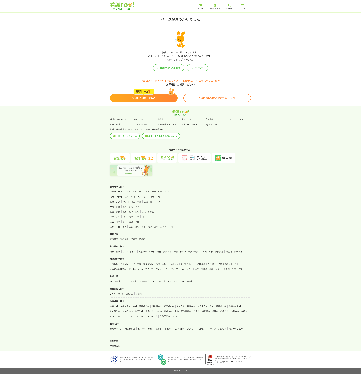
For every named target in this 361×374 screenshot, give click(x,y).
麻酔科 (244, 311)
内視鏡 (229, 251)
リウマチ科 (115, 316)
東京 (118, 201)
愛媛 (131, 221)
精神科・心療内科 (220, 311)
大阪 (118, 211)
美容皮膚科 (125, 306)
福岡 (124, 226)
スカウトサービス (142, 124)
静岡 (131, 206)
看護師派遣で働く (190, 124)
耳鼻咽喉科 (186, 311)
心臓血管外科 (235, 306)
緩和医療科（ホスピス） (171, 316)
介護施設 (212, 264)
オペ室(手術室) (130, 251)
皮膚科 (196, 311)
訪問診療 (219, 251)
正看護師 (114, 239)
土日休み (142, 328)
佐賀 (131, 226)
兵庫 (131, 211)
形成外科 (149, 311)
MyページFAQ (212, 124)
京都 (125, 211)
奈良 (144, 211)
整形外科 (139, 311)
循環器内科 (169, 306)
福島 (167, 191)
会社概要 (114, 340)
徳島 (118, 221)
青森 (135, 191)
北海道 (128, 191)
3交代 (120, 294)
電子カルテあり (236, 328)
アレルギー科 (151, 316)
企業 (240, 269)
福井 (146, 196)
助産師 (142, 239)
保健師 (134, 239)
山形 (160, 191)
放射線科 (235, 311)
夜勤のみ (140, 294)
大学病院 (124, 264)
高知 (137, 221)
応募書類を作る (212, 119)
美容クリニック (188, 264)
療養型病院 (148, 264)
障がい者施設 (201, 269)
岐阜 (125, 206)
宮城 (148, 191)
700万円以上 (174, 281)
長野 (158, 196)
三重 (137, 206)
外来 (118, 251)
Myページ (138, 119)
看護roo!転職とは (118, 119)
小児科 (159, 311)
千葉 (139, 201)
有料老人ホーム (136, 269)
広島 (118, 216)
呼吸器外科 (221, 306)
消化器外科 (115, 311)
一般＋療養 (136, 264)
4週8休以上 (130, 328)
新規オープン (116, 328)
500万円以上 (145, 281)
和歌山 (151, 211)
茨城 (146, 201)
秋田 (154, 191)
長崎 (137, 226)
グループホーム (177, 269)
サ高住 (189, 269)
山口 (144, 216)
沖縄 (171, 226)
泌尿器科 (206, 311)
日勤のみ (129, 294)
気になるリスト (236, 119)
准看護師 (124, 239)
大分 (150, 226)
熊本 (143, 226)
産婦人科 (168, 311)
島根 (137, 216)
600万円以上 (159, 281)
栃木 (152, 201)
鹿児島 (163, 226)
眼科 (177, 311)
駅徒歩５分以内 (155, 328)
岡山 (125, 216)
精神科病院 (161, 264)
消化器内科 (157, 306)
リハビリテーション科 (132, 316)
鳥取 (131, 216)
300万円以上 (116, 281)
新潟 (127, 196)
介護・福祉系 (180, 251)
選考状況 (162, 119)
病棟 (112, 251)
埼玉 (133, 201)
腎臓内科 (191, 306)
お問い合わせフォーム (126, 136)
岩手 (141, 191)
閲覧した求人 (116, 124)
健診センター (215, 269)
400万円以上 (130, 281)
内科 (135, 306)
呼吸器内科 (144, 306)
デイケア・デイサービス (156, 269)
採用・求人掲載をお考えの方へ (162, 136)
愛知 (118, 206)
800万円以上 (188, 281)
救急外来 (143, 251)
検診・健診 (193, 251)
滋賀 (137, 211)
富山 (133, 196)
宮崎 (156, 226)
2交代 (112, 294)
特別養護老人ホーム (227, 264)
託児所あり (201, 328)
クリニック (173, 264)
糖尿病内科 (202, 306)
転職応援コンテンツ (167, 124)
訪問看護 (167, 251)
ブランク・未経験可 (217, 328)
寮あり (190, 328)
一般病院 (114, 264)
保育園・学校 (207, 251)
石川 (139, 196)
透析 (159, 251)
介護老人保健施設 (118, 269)
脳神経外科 (127, 311)
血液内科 (181, 306)
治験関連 (238, 251)
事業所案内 (115, 345)
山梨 (152, 196)
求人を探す (187, 119)
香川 (125, 221)
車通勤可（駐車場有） (175, 328)
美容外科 (114, 306)
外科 (212, 306)
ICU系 (152, 251)
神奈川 (126, 201)
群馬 (158, 201)
